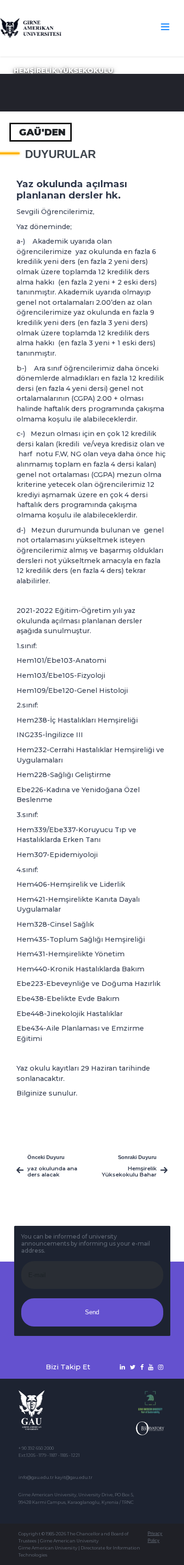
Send (92, 1312)
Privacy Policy (155, 1537)
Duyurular (60, 154)
